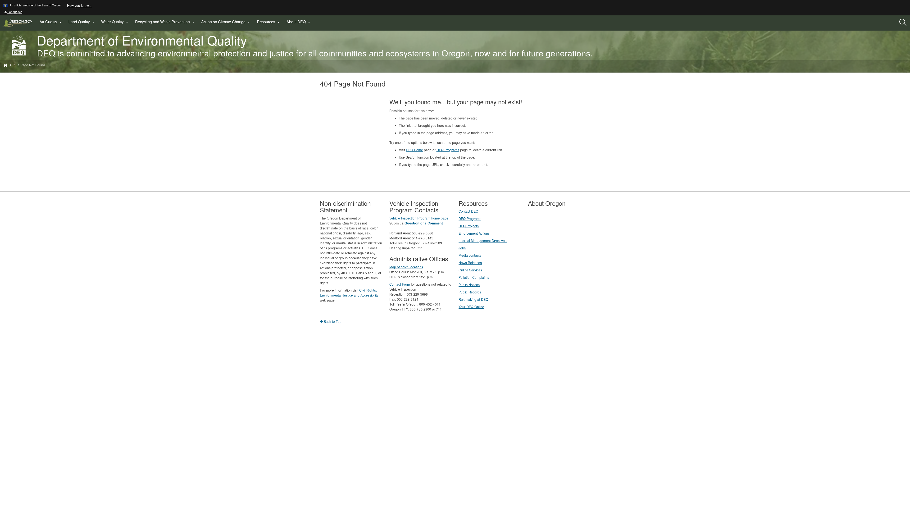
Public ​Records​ (470, 292)
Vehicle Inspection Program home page (418, 218)
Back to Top (332, 321)
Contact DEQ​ (468, 211)
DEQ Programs (448, 149)
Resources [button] (269, 22)
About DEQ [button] (299, 22)
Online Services (470, 270)
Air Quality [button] (51, 22)
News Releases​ (470, 262)
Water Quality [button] (115, 22)
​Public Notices (469, 284)
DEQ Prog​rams (470, 218)
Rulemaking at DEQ (473, 299)
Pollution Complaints (474, 277)
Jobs (462, 248)
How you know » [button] (79, 5)
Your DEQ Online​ (471, 306)
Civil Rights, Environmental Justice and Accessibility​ (349, 292)
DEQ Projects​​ (469, 226)
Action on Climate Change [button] (226, 22)
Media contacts (470, 255)
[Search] (903, 22)
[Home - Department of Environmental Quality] (5, 65)
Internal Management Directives (483, 240)
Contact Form (399, 284)
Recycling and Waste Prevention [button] (165, 22)
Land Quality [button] (82, 22)
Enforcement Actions (474, 233)
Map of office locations (406, 267)
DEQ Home (414, 149)
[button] (13, 12)
